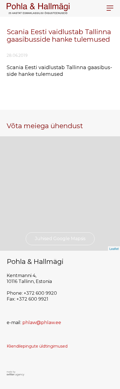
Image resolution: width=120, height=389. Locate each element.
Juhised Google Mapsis (60, 238)
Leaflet (114, 248)
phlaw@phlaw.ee (41, 322)
